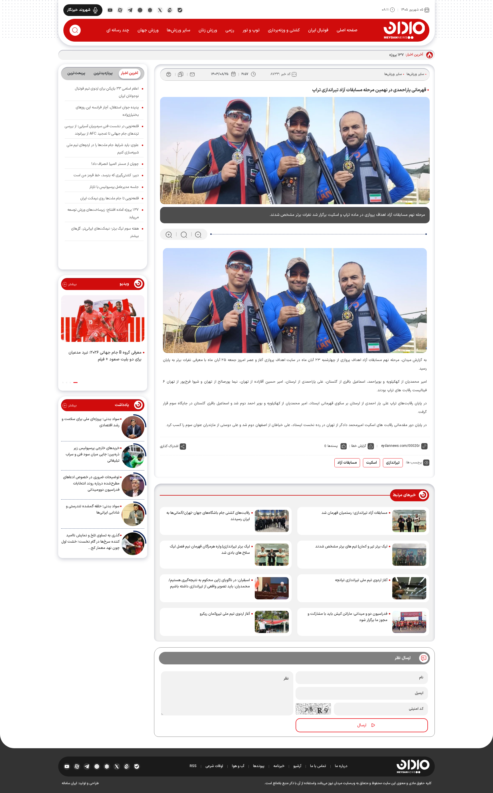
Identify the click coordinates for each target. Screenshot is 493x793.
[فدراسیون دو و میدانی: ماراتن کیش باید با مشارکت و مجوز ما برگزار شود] (409, 622)
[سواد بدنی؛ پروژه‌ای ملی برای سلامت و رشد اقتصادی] (133, 427)
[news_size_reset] (183, 234)
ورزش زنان (208, 30)
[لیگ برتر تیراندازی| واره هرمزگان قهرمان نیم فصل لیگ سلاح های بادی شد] (272, 554)
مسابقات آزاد (347, 463)
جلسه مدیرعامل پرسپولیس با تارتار (114, 187)
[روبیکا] (149, 9)
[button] (75, 382)
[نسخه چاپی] (168, 74)
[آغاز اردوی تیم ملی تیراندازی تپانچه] (409, 588)
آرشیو (297, 766)
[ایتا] (169, 9)
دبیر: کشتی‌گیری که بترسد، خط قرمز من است (106, 175)
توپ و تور (251, 30)
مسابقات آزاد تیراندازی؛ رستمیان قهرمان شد (354, 513)
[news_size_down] (198, 234)
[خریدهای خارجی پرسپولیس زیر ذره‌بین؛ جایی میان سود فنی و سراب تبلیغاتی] (133, 456)
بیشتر (71, 284)
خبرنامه (278, 766)
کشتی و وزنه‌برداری (284, 30)
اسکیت (371, 463)
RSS (193, 766)
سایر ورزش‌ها (178, 30)
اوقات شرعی (214, 766)
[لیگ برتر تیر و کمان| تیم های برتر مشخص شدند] (409, 554)
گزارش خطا (358, 446)
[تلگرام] (130, 9)
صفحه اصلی (347, 30)
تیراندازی (393, 463)
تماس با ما (318, 766)
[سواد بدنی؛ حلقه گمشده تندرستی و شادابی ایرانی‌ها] (133, 514)
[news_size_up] (168, 234)
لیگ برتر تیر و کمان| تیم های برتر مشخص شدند (351, 546)
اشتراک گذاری (169, 446)
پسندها (333, 446)
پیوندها (258, 766)
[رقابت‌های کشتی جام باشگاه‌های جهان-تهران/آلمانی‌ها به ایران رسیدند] (272, 521)
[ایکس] (159, 9)
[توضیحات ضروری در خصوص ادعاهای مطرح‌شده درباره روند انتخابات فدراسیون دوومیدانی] (133, 485)
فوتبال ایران (318, 30)
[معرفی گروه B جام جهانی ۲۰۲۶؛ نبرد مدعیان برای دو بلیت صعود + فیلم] (102, 319)
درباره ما (341, 766)
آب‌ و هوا (238, 766)
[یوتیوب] (110, 9)
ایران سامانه (69, 783)
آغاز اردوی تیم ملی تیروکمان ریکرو (225, 614)
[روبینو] (140, 9)
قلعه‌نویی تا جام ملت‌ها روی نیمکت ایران (109, 198)
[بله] (179, 9)
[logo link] (404, 29)
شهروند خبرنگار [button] (78, 10)
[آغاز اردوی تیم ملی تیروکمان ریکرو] (272, 622)
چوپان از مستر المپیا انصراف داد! (115, 164)
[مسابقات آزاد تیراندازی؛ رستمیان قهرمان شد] (409, 521)
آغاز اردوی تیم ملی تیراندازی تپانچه (361, 580)
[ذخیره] (180, 74)
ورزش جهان (148, 30)
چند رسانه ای (117, 30)
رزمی (229, 30)
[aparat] (120, 9)
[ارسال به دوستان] (192, 74)
